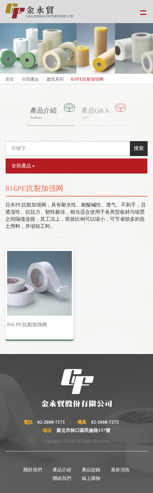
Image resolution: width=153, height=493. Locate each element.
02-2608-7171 (51, 422)
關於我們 (32, 469)
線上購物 (91, 478)
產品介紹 (62, 469)
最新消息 (120, 469)
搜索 (139, 148)
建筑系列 (55, 79)
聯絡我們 (62, 478)
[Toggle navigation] (143, 11)
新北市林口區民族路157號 (83, 430)
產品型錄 (91, 469)
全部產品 (30, 79)
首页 (9, 79)
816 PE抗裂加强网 (27, 324)
